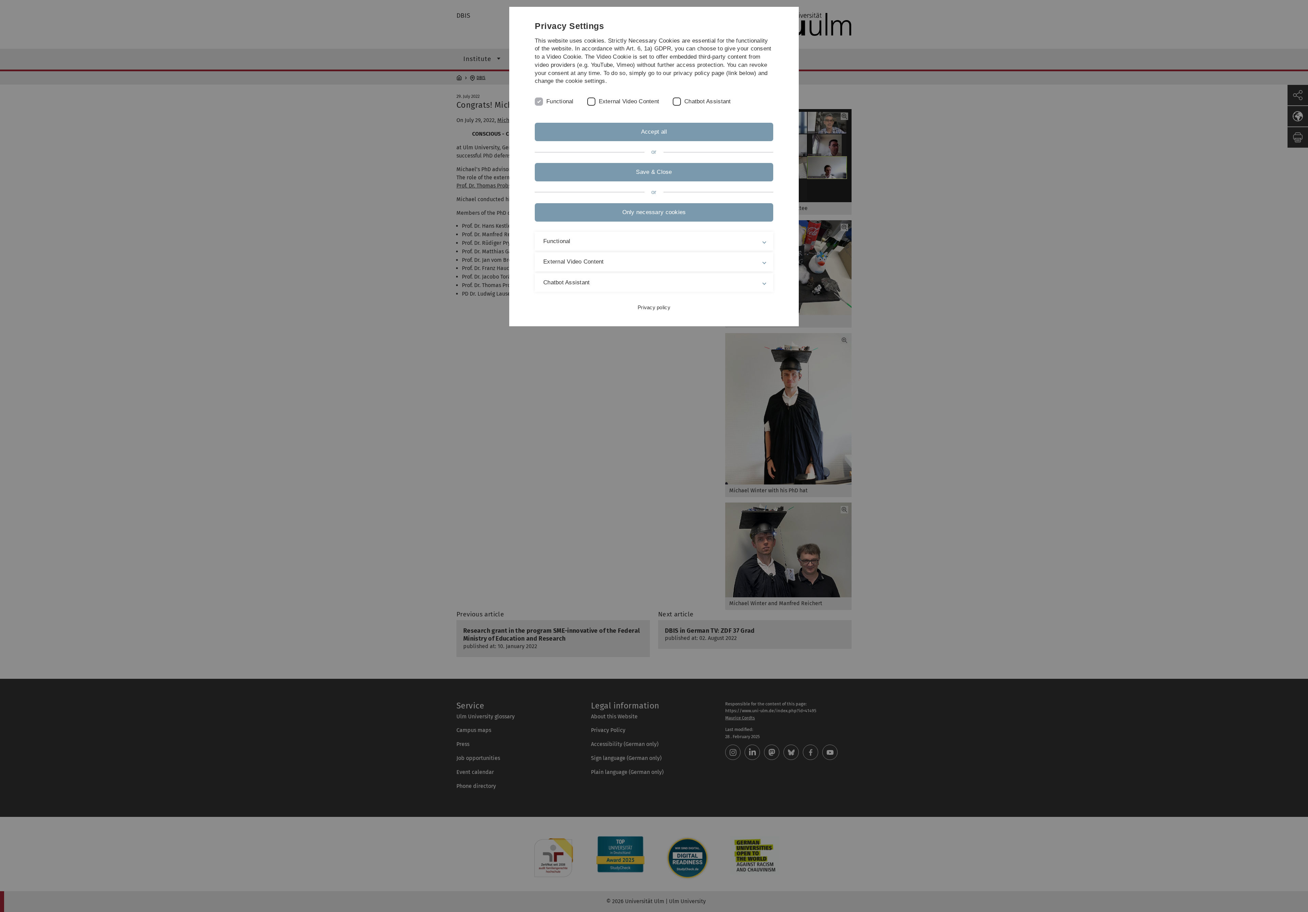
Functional (560, 101)
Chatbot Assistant (707, 101)
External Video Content (629, 101)
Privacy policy (654, 307)
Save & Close (654, 172)
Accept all (654, 132)
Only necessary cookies (654, 212)
